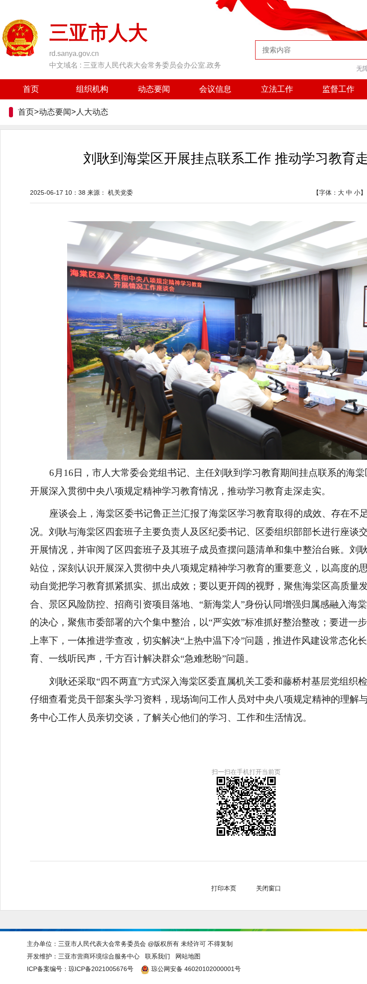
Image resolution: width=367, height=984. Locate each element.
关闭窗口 (268, 888)
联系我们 (157, 956)
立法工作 (277, 89)
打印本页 (223, 888)
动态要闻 (154, 89)
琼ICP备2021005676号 (100, 968)
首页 (31, 89)
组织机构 (92, 89)
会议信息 (215, 89)
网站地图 (188, 956)
